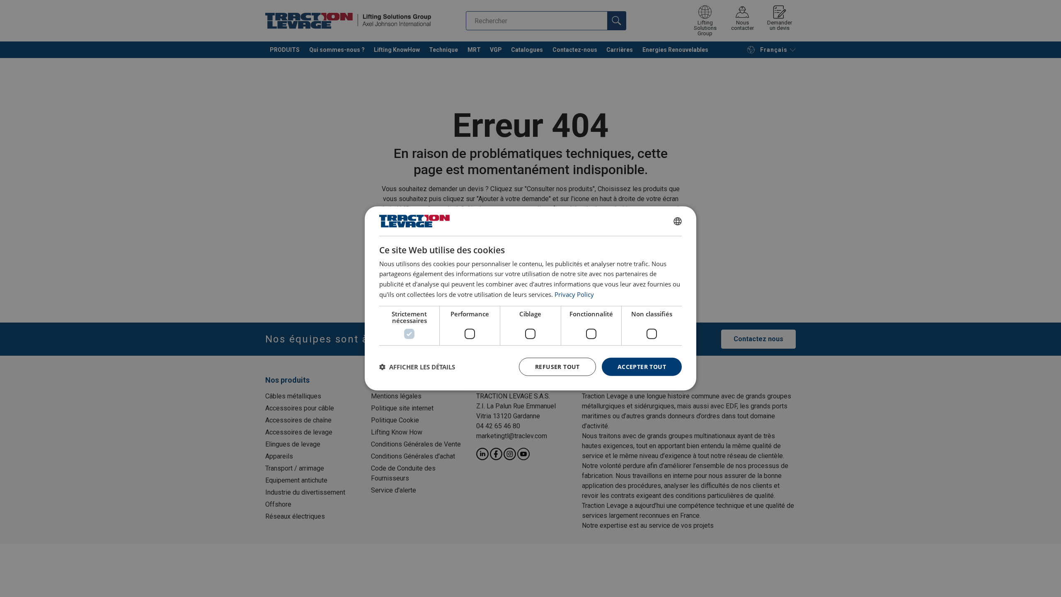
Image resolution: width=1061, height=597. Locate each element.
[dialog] (530, 298)
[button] (417, 366)
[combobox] (677, 221)
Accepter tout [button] (642, 366)
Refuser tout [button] (557, 366)
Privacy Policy (574, 294)
